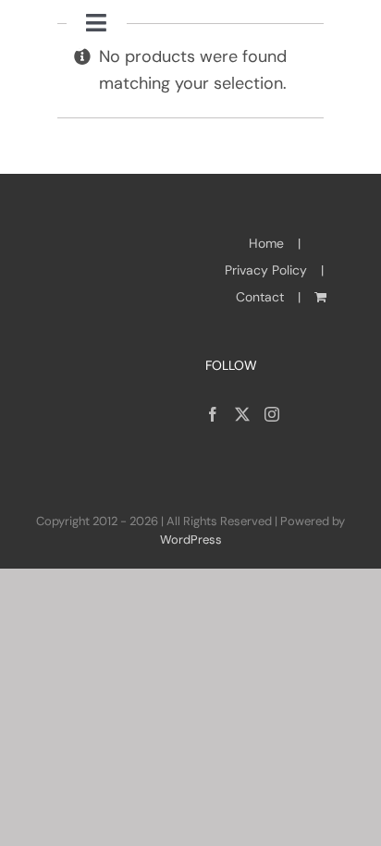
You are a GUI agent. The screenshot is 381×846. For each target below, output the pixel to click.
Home (266, 243)
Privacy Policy (266, 270)
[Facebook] (212, 414)
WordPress (191, 539)
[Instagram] (271, 414)
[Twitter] (242, 414)
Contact (260, 296)
